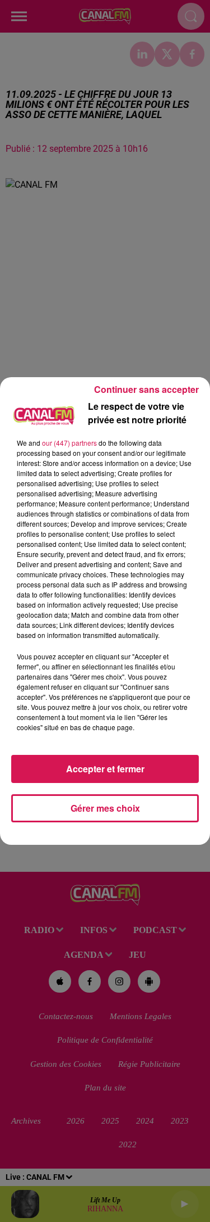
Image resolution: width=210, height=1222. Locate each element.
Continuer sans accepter (146, 389)
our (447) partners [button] (69, 442)
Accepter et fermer (105, 768)
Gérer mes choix (105, 808)
